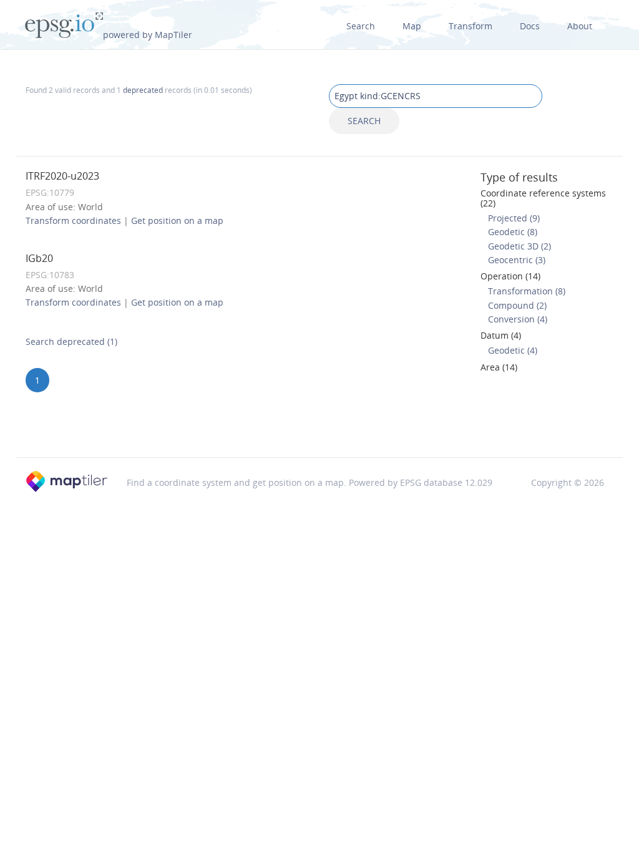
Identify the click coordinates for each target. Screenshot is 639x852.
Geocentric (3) (516, 260)
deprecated (143, 90)
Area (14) (498, 367)
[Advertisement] (319, 425)
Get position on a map (177, 220)
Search (360, 26)
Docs (530, 26)
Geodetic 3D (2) (519, 246)
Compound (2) (517, 305)
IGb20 (39, 258)
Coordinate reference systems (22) (543, 197)
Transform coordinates (73, 220)
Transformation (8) (526, 291)
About (579, 26)
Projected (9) (514, 218)
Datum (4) (500, 335)
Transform (470, 26)
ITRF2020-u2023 (62, 176)
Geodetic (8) (512, 232)
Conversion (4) (517, 319)
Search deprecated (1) (71, 341)
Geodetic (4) (512, 350)
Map (411, 26)
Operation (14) (510, 276)
